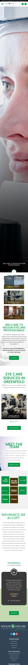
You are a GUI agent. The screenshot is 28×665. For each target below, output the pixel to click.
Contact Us (14, 647)
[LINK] (14, 394)
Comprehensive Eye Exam (14, 654)
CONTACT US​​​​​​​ (13, 317)
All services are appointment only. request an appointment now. (14, 0)
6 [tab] (16, 421)
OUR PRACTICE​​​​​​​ (12, 287)
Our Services (14, 641)
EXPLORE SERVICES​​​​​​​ (13, 302)
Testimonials (14, 645)
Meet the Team (14, 465)
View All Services (14, 428)
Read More (14, 613)
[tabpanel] (14, 406)
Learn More (14, 358)
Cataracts (14, 660)
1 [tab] (10, 421)
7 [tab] (17, 421)
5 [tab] (15, 421)
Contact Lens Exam (14, 656)
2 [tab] (11, 421)
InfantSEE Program (14, 658)
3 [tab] (12, 421)
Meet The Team (14, 643)
